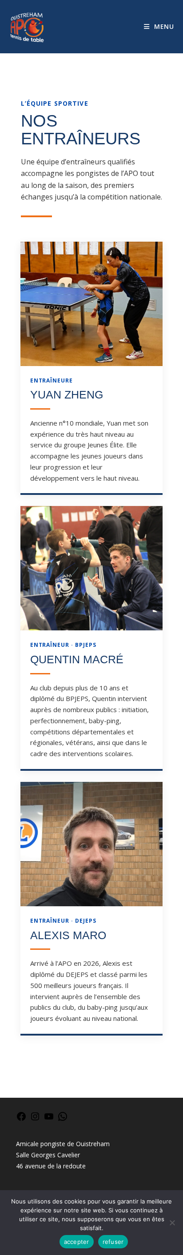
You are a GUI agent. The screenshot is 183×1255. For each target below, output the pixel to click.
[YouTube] (49, 1119)
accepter (76, 1241)
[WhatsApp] (62, 1119)
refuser (113, 1241)
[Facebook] (21, 1119)
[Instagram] (35, 1119)
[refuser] (171, 1222)
